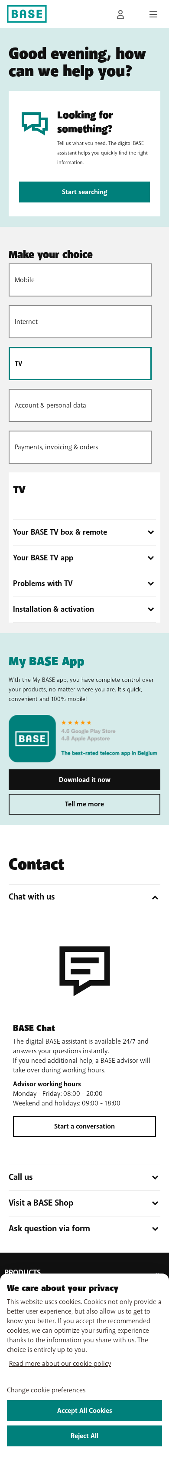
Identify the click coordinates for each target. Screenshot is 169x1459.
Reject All (84, 1436)
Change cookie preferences (46, 1390)
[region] (84, 1366)
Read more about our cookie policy (60, 1363)
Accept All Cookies (84, 1410)
